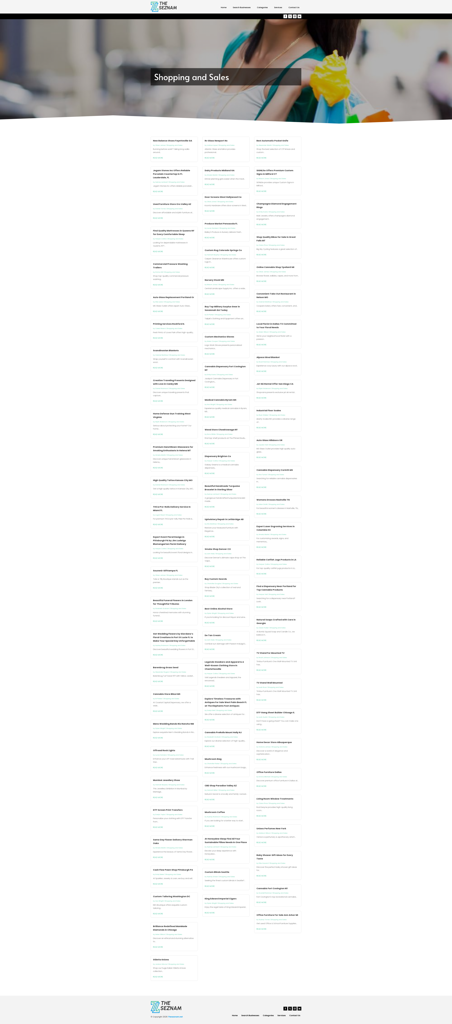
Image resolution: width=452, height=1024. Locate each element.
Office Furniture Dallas (269, 772)
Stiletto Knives (161, 959)
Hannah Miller (212, 790)
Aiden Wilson (160, 934)
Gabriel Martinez (161, 355)
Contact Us (294, 7)
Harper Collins (160, 239)
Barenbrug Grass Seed (165, 667)
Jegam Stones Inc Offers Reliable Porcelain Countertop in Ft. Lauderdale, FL (171, 174)
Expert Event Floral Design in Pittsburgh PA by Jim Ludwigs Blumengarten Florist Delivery (169, 540)
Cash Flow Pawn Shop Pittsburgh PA (173, 869)
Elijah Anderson (161, 422)
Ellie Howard (263, 863)
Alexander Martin (265, 145)
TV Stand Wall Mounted (269, 682)
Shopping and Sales (174, 145)
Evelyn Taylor (160, 814)
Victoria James (264, 747)
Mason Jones (212, 284)
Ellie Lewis (159, 302)
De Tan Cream (213, 635)
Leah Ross (263, 687)
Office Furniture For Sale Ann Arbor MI (277, 915)
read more (158, 157)
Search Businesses (242, 7)
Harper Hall (263, 594)
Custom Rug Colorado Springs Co (223, 250)
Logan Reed (160, 515)
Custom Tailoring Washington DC (171, 896)
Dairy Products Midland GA (219, 170)
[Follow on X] (290, 16)
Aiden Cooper (212, 341)
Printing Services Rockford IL (169, 323)
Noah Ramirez (264, 362)
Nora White (211, 434)
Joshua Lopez (212, 145)
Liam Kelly (210, 554)
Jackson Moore (161, 964)
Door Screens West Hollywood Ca (223, 197)
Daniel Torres (160, 209)
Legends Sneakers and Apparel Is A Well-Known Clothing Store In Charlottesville (224, 665)
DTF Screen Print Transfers (168, 809)
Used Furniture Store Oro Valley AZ (172, 204)
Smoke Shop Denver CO (218, 549)
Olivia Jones (211, 201)
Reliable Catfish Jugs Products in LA (276, 559)
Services (278, 7)
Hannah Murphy (161, 785)
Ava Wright (159, 901)
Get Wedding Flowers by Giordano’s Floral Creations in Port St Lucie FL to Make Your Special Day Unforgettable (174, 637)
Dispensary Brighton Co (218, 456)
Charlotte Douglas (214, 583)
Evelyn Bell (211, 710)
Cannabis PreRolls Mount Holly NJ (223, 732)
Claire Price (263, 245)
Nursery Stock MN (214, 280)
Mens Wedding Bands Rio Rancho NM (173, 723)
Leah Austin (263, 717)
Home (223, 7)
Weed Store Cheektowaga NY (221, 429)
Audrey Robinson (161, 645)
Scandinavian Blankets (166, 350)
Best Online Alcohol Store (218, 608)
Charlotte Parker (213, 763)
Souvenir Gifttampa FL (165, 570)
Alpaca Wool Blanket (268, 357)
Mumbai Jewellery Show (166, 780)
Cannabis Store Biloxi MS (166, 694)
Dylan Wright (160, 728)
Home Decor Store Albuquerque (274, 742)
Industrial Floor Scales (268, 410)
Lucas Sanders (161, 755)
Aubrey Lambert (161, 182)
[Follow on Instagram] (295, 16)
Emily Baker (159, 874)
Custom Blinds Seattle (217, 872)
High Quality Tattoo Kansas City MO (173, 480)
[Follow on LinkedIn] (299, 16)
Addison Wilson (264, 833)
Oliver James (160, 145)
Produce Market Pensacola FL (221, 223)
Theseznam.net (175, 1016)
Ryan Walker (263, 415)
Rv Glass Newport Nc (216, 140)
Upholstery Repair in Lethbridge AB (224, 519)
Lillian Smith (263, 504)
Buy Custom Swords (216, 578)
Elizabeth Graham (162, 608)
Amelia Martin (160, 455)
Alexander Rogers (162, 672)
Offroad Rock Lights (164, 750)
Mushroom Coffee (215, 812)
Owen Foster (264, 628)
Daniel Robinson (161, 388)
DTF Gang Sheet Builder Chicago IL (275, 712)
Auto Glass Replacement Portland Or (173, 297)
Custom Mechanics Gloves (219, 336)
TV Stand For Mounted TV (270, 652)
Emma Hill (159, 272)
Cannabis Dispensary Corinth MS (274, 470)
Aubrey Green (212, 877)
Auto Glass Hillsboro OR (269, 440)
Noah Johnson (264, 657)
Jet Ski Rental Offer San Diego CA (274, 383)
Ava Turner (263, 474)
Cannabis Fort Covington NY (272, 888)
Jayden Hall (263, 445)
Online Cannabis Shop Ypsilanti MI (275, 267)
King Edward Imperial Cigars (220, 898)
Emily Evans (211, 374)
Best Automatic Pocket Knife (272, 140)
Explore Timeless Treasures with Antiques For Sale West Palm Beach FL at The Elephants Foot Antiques (226, 702)
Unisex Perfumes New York (271, 828)
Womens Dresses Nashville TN (273, 499)
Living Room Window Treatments (274, 798)
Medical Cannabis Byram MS (220, 399)
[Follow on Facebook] (285, 16)
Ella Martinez (212, 524)
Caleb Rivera (160, 328)
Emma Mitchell (264, 777)
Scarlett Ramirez (265, 893)
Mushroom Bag (213, 758)
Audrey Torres (264, 919)
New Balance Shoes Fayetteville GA (172, 140)
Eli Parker (158, 698)
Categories (262, 7)
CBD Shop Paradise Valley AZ (221, 785)
